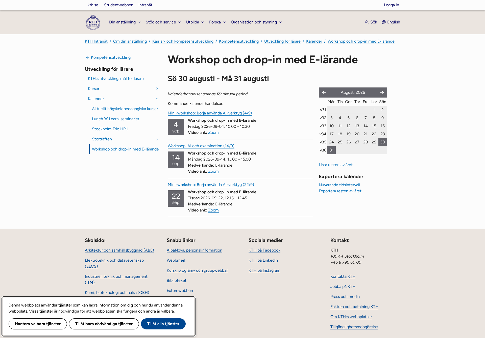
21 (365, 134)
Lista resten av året (336, 164)
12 (349, 126)
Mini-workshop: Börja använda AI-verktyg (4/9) (210, 113)
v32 (323, 117)
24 (331, 142)
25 (340, 142)
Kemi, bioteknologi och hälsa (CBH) (117, 292)
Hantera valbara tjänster (38, 323)
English (393, 22)
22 (374, 134)
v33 (323, 126)
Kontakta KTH (342, 276)
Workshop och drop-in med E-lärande (361, 41)
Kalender (314, 41)
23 (382, 134)
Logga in (391, 5)
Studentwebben (118, 5)
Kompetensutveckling (239, 41)
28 (365, 142)
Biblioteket (176, 280)
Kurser (93, 88)
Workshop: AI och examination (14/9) (201, 145)
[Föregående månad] (322, 92)
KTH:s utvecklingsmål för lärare (116, 78)
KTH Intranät (96, 41)
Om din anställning (130, 41)
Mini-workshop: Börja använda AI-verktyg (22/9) (211, 184)
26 (348, 142)
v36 (323, 150)
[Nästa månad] (382, 92)
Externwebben (180, 290)
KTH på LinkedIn (263, 260)
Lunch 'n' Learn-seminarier (115, 118)
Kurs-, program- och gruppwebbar (197, 270)
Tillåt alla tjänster (163, 323)
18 (340, 134)
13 (357, 126)
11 (340, 126)
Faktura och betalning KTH (354, 306)
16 (383, 126)
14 (365, 126)
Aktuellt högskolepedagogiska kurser (125, 108)
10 (331, 126)
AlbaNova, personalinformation (194, 250)
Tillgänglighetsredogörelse (354, 326)
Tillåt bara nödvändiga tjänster (104, 323)
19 (349, 134)
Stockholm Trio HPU (110, 129)
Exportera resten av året (340, 191)
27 (357, 142)
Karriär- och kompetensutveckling (182, 41)
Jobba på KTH (342, 286)
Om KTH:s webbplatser (351, 316)
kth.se (93, 5)
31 (332, 150)
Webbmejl (176, 260)
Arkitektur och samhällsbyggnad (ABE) (119, 250)
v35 (323, 142)
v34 (323, 134)
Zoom (213, 132)
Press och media (345, 296)
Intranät (145, 5)
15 (374, 126)
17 (332, 134)
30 (382, 142)
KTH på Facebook (264, 250)
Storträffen (102, 139)
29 (374, 142)
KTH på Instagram (264, 270)
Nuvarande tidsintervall (339, 184)
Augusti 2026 (353, 92)
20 (357, 134)
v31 (323, 109)
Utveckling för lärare (282, 41)
